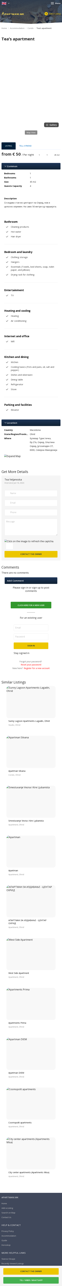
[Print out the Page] (28, 44)
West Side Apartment (18, 973)
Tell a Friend (25, 145)
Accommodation (17, 28)
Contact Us (6, 1217)
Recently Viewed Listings (13, 1263)
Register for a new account (37, 668)
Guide (4, 1240)
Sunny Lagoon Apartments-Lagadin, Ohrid (29, 721)
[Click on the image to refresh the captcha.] (29, 541)
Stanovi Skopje (8, 1259)
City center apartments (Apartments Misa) (28, 1172)
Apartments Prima (17, 1022)
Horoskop (6, 1245)
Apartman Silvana (16, 770)
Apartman (13, 870)
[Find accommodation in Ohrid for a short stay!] (13, 13)
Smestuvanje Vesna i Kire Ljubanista (26, 820)
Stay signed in (21, 653)
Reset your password (31, 664)
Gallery (53, 124)
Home (4, 28)
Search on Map (8, 1212)
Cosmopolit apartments (20, 1122)
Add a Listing (54, 13)
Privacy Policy (8, 1231)
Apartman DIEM (16, 1072)
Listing (8, 145)
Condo (31, 28)
